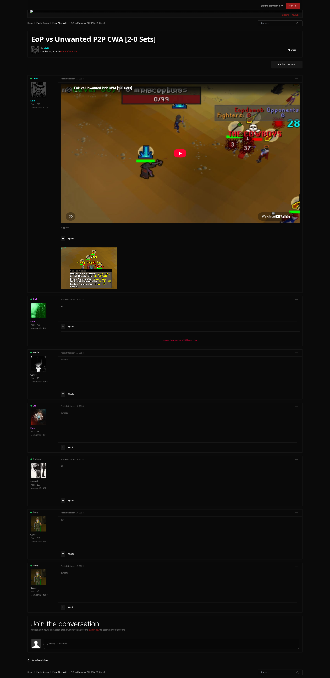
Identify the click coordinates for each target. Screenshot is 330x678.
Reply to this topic (286, 64)
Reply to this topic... (59, 643)
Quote (71, 239)
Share (293, 50)
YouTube (296, 15)
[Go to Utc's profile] (38, 417)
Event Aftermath (68, 51)
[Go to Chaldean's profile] (38, 470)
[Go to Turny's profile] (38, 523)
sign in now (94, 630)
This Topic (284, 23)
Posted (72, 79)
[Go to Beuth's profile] (38, 364)
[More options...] (296, 79)
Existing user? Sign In (271, 6)
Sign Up (292, 6)
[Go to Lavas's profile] (35, 50)
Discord (285, 15)
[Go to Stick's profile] (38, 310)
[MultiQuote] (63, 238)
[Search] (297, 23)
